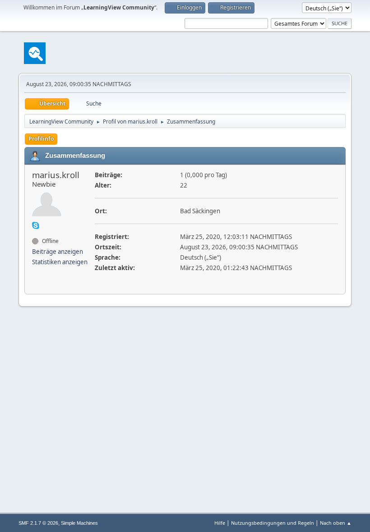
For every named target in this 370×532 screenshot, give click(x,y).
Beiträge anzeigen (57, 252)
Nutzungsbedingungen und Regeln (272, 522)
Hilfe (219, 522)
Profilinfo (41, 138)
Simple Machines (79, 523)
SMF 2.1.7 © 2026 (38, 523)
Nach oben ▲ (336, 522)
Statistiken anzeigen (60, 262)
